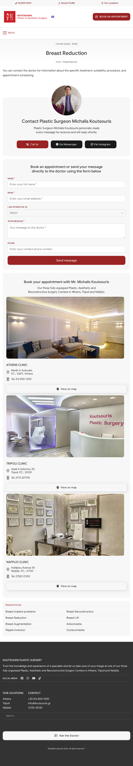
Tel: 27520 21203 (20, 576)
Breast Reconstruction (79, 611)
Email (11, 192)
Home (58, 62)
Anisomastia (74, 624)
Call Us (34, 144)
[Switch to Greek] (53, 16)
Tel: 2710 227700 (20, 477)
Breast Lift (72, 618)
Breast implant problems (21, 611)
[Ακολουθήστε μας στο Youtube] (33, 678)
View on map (69, 388)
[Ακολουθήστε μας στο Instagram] (27, 678)
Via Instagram (102, 144)
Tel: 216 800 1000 (21, 379)
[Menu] (66, 33)
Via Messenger (68, 144)
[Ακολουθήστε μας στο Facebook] (22, 678)
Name (11, 178)
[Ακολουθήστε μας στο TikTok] (39, 678)
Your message (15, 221)
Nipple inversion (15, 630)
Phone (11, 243)
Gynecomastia (75, 630)
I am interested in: (18, 207)
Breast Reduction (16, 618)
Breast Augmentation (18, 624)
